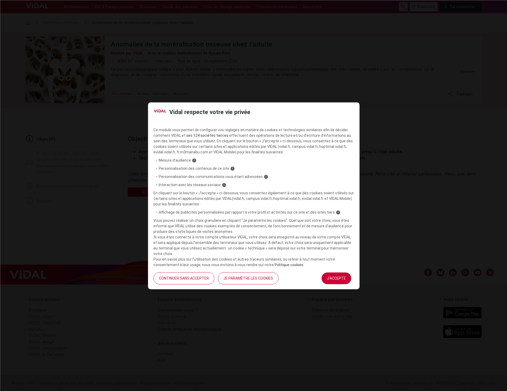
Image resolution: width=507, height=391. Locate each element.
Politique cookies (289, 265)
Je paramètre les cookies (248, 278)
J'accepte (336, 278)
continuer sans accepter (184, 278)
